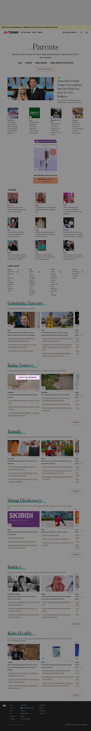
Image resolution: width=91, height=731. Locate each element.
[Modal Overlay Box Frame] (45, 365)
